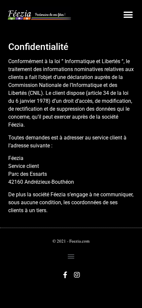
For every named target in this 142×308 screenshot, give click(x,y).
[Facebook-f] (65, 275)
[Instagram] (77, 275)
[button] (128, 15)
